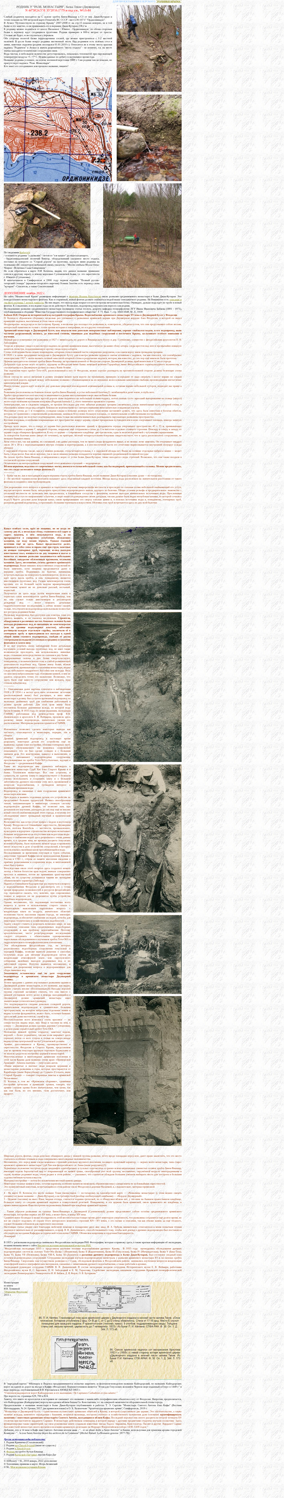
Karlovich (25, 252)
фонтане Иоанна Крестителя (85, 296)
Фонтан (10, 1451)
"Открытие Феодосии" (16, 1291)
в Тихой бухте (23, 1448)
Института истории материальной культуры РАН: (64, 1245)
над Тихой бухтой (25, 1445)
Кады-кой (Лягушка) (26, 1454)
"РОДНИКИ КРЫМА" (169, 1)
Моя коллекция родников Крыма (28, 1467)
